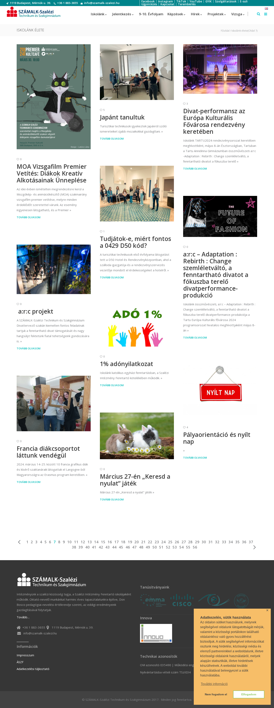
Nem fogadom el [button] (216, 694)
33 (224, 542)
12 (83, 542)
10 (69, 542)
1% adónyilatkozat (126, 364)
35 (237, 542)
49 (148, 547)
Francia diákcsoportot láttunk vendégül (48, 451)
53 (175, 547)
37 (251, 542)
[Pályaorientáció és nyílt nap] (220, 391)
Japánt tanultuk (122, 117)
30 (204, 542)
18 (123, 542)
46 (128, 547)
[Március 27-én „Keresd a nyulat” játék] (137, 436)
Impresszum (25, 655)
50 (154, 547)
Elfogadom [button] (248, 694)
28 (190, 542)
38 (74, 547)
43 (107, 547)
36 (244, 542)
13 (89, 542)
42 (101, 547)
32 (217, 542)
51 (161, 547)
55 (188, 547)
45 (121, 547)
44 (114, 547)
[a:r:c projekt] (54, 269)
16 (110, 542)
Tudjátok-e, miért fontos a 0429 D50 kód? (135, 242)
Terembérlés (187, 4)
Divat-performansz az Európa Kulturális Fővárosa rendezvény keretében (214, 121)
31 (210, 542)
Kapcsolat (167, 4)
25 (170, 542)
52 (168, 547)
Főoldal (225, 30)
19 (130, 542)
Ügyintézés (149, 4)
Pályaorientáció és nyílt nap (216, 438)
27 (184, 542)
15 (103, 542)
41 (94, 547)
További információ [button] (214, 684)
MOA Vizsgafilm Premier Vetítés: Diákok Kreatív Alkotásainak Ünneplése (52, 173)
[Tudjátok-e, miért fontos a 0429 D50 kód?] (137, 193)
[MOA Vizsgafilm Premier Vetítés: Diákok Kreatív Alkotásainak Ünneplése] (54, 96)
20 (136, 542)
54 (181, 547)
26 (177, 542)
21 (143, 542)
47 (134, 547)
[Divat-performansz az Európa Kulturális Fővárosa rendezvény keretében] (220, 69)
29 (197, 542)
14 (96, 542)
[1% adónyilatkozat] (137, 326)
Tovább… (23, 617)
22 (150, 542)
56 (195, 547)
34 (230, 542)
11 (76, 542)
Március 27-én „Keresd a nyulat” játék (135, 479)
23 (157, 542)
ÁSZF (20, 662)
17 (116, 542)
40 (87, 547)
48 (141, 547)
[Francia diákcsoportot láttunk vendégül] (54, 403)
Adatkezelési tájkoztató (33, 669)
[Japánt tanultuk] (137, 72)
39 (80, 547)
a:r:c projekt (35, 311)
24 (163, 542)
